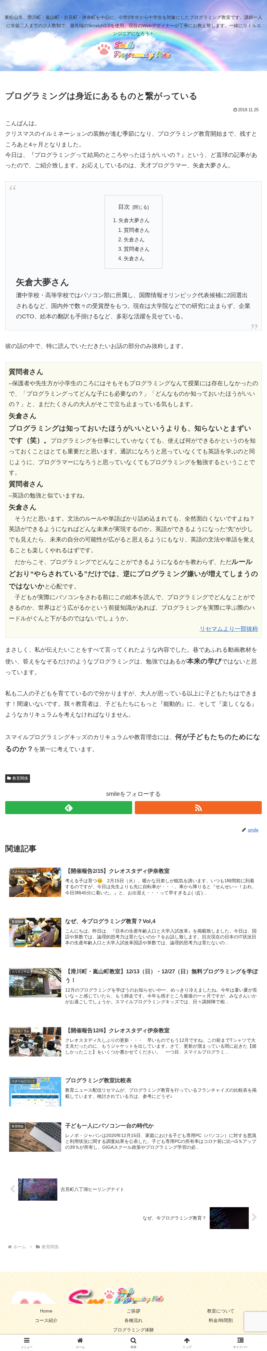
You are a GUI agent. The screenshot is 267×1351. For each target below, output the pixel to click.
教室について (220, 1310)
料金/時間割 (221, 1320)
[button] (247, 1022)
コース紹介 (46, 1320)
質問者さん (137, 230)
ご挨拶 (133, 1310)
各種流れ (133, 1320)
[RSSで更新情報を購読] (198, 807)
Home (46, 1310)
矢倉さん (134, 239)
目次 (124, 207)
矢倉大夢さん (134, 220)
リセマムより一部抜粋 (229, 629)
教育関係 (20, 778)
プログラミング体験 (133, 1329)
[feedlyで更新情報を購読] (68, 807)
